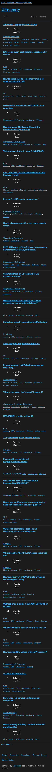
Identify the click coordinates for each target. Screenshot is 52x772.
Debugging (25, 39)
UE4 (17, 96)
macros (44, 39)
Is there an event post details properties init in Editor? (25, 53)
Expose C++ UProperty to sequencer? (21, 199)
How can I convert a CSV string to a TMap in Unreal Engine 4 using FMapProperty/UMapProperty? (24, 578)
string (23, 594)
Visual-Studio (20, 166)
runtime (16, 42)
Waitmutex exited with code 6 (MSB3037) (23, 151)
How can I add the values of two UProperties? (25, 652)
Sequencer (6, 214)
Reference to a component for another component (21, 699)
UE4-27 (5, 519)
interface (23, 96)
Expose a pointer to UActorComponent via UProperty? (23, 366)
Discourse (17, 766)
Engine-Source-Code (10, 522)
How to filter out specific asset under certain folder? (24, 224)
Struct (37, 621)
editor (13, 39)
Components (28, 382)
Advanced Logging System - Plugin (20, 24)
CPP (18, 39)
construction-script (17, 291)
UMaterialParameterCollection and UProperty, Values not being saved (20, 530)
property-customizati (9, 267)
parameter (41, 407)
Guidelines (25, 755)
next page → (6, 744)
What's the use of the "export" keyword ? (23, 392)
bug (25, 190)
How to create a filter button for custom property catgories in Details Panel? (22, 301)
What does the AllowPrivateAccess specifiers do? (25, 554)
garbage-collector (40, 431)
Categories (14, 755)
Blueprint (6, 39)
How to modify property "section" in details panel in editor (24, 725)
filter (31, 240)
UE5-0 (37, 315)
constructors (7, 294)
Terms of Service (40, 755)
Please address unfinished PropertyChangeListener (16, 460)
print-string (40, 42)
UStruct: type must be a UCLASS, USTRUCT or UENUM (25, 605)
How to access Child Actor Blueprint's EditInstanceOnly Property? (21, 128)
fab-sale (16, 45)
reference (6, 385)
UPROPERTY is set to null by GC (18, 416)
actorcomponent (8, 193)
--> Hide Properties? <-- (15, 673)
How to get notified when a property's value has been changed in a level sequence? (24, 503)
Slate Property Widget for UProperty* (21, 343)
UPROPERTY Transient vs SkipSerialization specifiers (23, 106)
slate (17, 358)
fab (11, 45)
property (32, 42)
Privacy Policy (8, 760)
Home (4, 755)
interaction (6, 645)
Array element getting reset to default (21, 437)
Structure (44, 621)
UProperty (24, 42)
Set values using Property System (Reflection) (25, 322)
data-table (22, 597)
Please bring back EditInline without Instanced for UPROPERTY (20, 481)
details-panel (28, 69)
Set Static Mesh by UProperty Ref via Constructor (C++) (21, 275)
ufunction (43, 358)
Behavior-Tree (35, 39)
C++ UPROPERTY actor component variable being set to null (24, 173)
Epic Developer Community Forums (16, 3)
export (34, 407)
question (14, 69)
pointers (5, 99)
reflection (38, 337)
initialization (16, 72)
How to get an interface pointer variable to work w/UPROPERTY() (23, 80)
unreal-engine (7, 42)
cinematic (6, 217)
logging (5, 45)
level (44, 144)
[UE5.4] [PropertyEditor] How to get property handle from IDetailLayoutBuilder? (25, 248)
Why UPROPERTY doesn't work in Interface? (24, 627)
